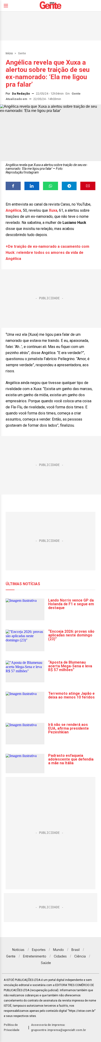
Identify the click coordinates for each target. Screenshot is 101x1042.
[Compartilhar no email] (87, 186)
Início (9, 53)
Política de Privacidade (11, 1027)
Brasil (75, 950)
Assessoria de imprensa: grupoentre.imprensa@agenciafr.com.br (58, 1027)
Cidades (60, 956)
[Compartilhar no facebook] (13, 186)
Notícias (18, 950)
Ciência (80, 956)
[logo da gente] (50, 5)
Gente (22, 53)
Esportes (39, 950)
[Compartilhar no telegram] (69, 186)
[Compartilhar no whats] (50, 186)
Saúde (46, 963)
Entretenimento (34, 956)
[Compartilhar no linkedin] (31, 186)
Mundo (58, 950)
